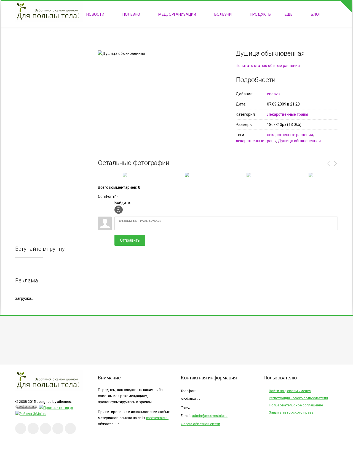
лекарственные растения (290, 135)
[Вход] (118, 210)
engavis (273, 94)
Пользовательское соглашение (296, 405)
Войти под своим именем (290, 391)
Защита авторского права (291, 412)
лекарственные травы (256, 141)
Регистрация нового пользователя (298, 398)
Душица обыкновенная (299, 141)
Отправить (130, 240)
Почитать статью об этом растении (268, 65)
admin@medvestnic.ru (210, 416)
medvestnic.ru (157, 418)
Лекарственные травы (287, 114)
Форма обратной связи (200, 424)
